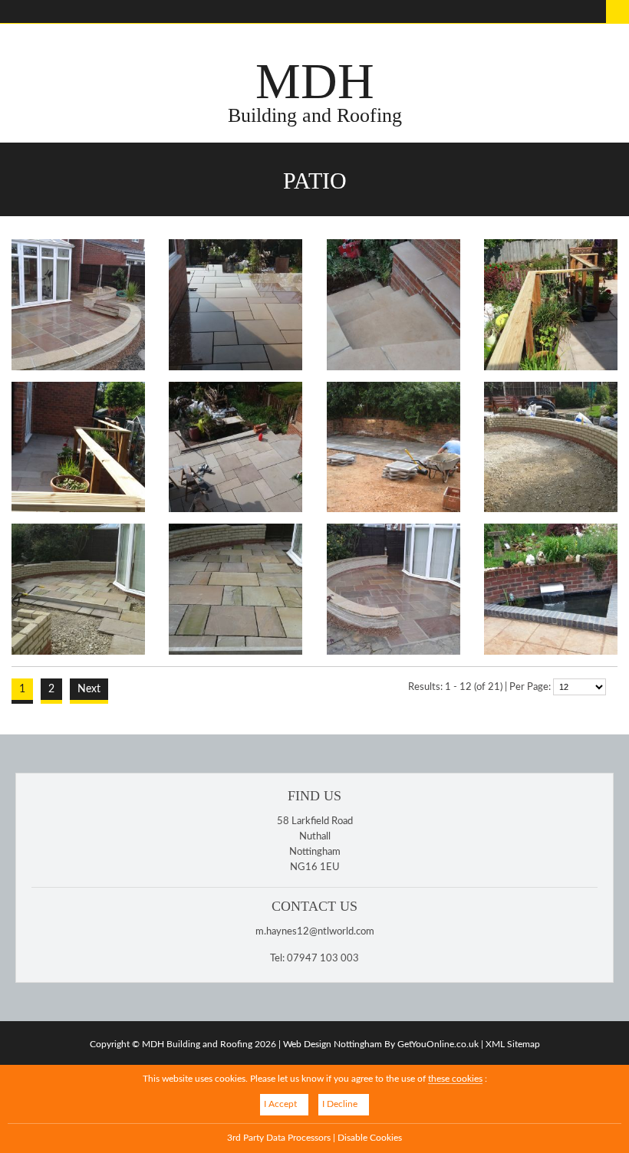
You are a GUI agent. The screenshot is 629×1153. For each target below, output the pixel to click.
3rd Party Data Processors (279, 1138)
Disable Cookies (370, 1138)
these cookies (455, 1079)
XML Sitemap (513, 1044)
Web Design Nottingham (332, 1044)
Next (88, 689)
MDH (315, 90)
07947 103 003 (323, 959)
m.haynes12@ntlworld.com (314, 932)
